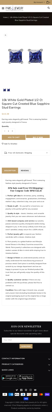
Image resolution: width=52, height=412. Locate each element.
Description (10, 171)
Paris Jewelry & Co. (32, 402)
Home (5, 17)
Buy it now (38, 137)
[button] (48, 7)
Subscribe (26, 346)
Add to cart (14, 137)
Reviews (25, 171)
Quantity (5, 126)
